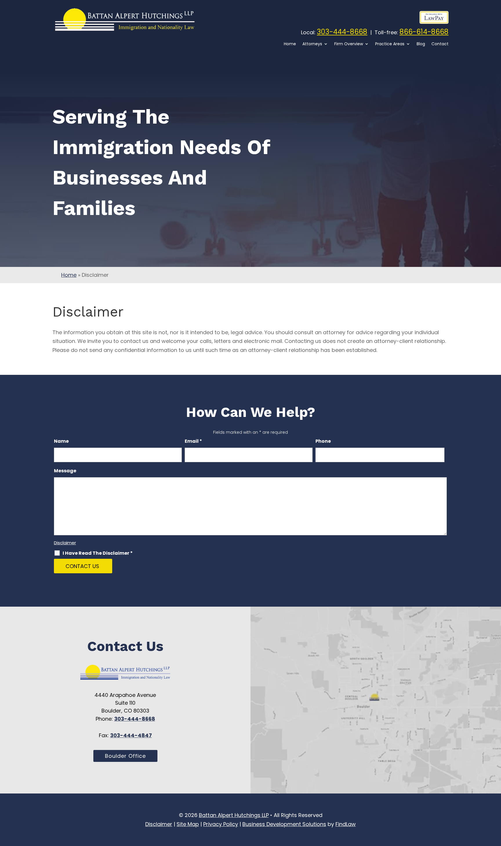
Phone (323, 441)
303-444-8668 (342, 32)
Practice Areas (389, 44)
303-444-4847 (131, 735)
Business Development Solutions (284, 824)
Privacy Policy (220, 824)
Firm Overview (348, 44)
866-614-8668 (424, 32)
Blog (421, 44)
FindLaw (345, 824)
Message (65, 470)
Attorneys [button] (312, 44)
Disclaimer (65, 543)
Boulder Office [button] (125, 756)
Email (193, 441)
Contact (440, 44)
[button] (495, 827)
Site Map (188, 824)
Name (61, 441)
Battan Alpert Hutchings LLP (234, 815)
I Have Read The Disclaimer (98, 553)
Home (290, 44)
